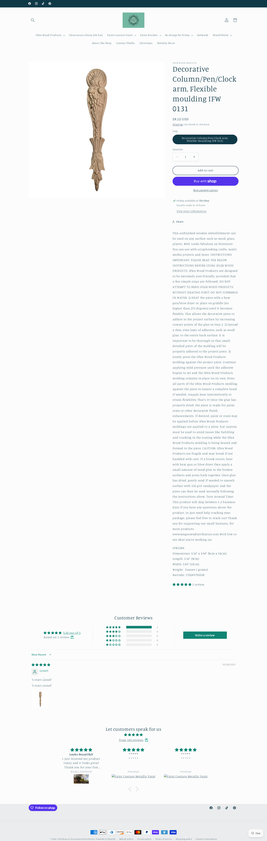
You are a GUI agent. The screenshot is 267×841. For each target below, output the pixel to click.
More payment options (205, 190)
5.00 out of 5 (71, 633)
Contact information (206, 839)
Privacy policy (144, 839)
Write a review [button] (205, 635)
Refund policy (126, 839)
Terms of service (163, 839)
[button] (33, 20)
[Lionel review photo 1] (40, 699)
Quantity (178, 149)
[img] (41, 665)
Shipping (178, 124)
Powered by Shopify (106, 839)
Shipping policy (184, 839)
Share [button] (179, 221)
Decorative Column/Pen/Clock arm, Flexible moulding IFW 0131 (205, 139)
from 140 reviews (131, 740)
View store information (191, 211)
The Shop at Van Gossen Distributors (76, 839)
